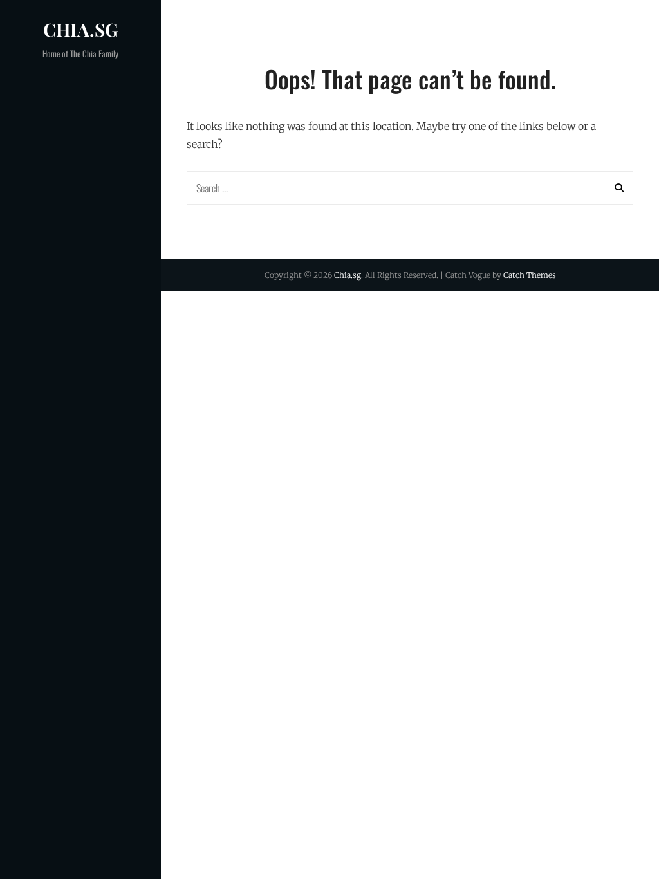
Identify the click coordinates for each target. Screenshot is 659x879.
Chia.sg (80, 29)
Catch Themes (529, 275)
